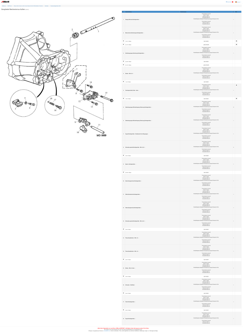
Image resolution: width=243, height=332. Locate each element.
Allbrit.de (4, 6)
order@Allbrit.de (106, 330)
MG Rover (10, 6)
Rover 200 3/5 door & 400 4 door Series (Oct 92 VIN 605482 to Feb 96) (28, 6)
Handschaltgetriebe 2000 (55, 6)
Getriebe (46, 6)
